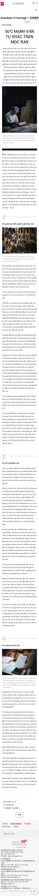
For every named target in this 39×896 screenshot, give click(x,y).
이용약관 (5, 824)
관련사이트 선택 (9, 834)
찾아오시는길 (6, 827)
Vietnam (27, 22)
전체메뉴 (37, 3)
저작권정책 (27, 824)
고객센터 (16, 827)
